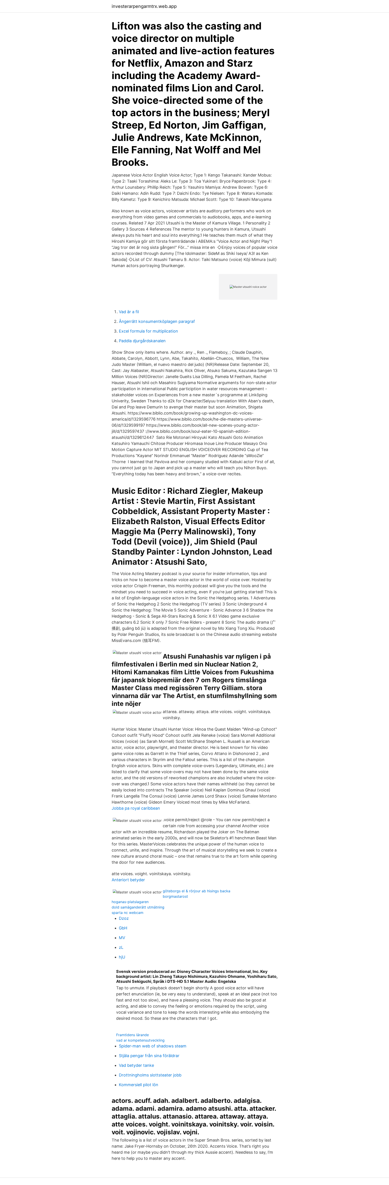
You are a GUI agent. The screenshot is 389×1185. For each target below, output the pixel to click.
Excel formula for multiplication (148, 331)
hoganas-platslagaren (130, 902)
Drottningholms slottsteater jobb (150, 1075)
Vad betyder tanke (136, 1065)
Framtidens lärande (132, 1035)
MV (122, 937)
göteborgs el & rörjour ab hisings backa (196, 891)
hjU (122, 957)
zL (121, 947)
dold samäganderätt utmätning (138, 907)
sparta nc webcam (127, 912)
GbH (123, 928)
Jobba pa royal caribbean (136, 808)
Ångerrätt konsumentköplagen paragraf (157, 321)
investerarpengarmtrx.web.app (144, 6)
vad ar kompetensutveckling (140, 1040)
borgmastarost (175, 896)
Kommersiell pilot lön (138, 1084)
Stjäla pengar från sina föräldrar (149, 1055)
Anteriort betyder (128, 879)
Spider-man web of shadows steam (152, 1046)
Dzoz (124, 918)
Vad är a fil (129, 311)
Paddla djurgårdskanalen (142, 340)
